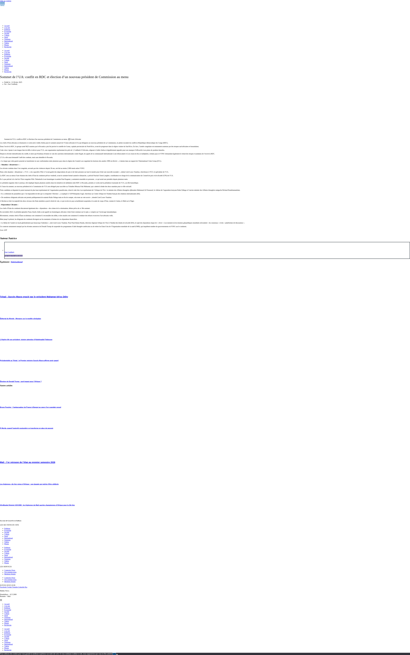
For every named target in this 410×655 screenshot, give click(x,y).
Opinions (7, 39)
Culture (6, 35)
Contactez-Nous (9, 570)
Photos (6, 45)
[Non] (117, 654)
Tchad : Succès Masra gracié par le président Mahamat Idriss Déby (34, 297)
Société (6, 33)
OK (114, 654)
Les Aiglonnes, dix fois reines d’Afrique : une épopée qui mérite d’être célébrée (29, 484)
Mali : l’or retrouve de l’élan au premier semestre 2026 (27, 462)
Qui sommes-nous (10, 572)
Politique (7, 29)
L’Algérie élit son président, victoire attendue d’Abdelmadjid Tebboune (26, 339)
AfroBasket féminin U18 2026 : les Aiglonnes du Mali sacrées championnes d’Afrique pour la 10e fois (37, 505)
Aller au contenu (5, 1)
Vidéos (6, 43)
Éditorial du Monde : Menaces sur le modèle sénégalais (20, 318)
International (8, 41)
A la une (7, 28)
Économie (7, 31)
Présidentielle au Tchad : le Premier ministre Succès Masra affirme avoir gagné (29, 360)
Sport (6, 37)
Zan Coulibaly (9, 252)
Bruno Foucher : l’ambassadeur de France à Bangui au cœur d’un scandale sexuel (30, 407)
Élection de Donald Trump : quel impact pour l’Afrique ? (21, 381)
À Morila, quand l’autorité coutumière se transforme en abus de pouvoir (26, 428)
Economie (7, 530)
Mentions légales (10, 574)
